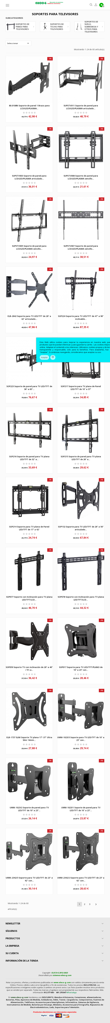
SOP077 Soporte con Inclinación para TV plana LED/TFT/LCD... (29, 598)
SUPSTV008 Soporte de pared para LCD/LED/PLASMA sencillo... (81, 177)
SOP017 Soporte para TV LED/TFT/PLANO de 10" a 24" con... (81, 668)
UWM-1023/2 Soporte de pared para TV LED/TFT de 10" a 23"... (29, 809)
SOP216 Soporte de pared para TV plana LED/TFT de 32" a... (29, 458)
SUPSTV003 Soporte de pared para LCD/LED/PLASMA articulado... (29, 177)
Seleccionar (18, 43)
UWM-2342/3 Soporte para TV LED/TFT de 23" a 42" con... (29, 879)
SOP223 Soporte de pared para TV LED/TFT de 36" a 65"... (29, 388)
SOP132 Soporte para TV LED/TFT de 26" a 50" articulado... (81, 528)
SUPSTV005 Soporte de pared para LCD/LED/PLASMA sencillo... (29, 247)
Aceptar (44, 357)
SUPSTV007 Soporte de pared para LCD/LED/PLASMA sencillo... (81, 247)
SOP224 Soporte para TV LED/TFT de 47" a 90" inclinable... (81, 317)
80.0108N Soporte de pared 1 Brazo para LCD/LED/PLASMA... (29, 107)
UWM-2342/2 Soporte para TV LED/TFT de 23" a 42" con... (80, 879)
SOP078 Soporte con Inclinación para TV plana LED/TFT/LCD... (81, 598)
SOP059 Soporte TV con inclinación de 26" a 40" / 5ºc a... (29, 668)
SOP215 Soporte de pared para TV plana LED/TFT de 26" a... (81, 458)
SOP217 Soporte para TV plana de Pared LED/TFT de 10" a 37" (81, 388)
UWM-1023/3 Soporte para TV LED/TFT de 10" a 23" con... (80, 739)
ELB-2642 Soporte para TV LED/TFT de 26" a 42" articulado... (29, 317)
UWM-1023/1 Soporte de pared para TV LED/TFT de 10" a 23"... (80, 809)
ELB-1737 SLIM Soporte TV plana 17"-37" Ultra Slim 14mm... (29, 739)
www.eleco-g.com (62, 982)
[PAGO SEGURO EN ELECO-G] (55, 1015)
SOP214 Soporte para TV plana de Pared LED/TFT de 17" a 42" (29, 528)
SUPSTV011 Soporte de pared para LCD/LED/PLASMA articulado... (81, 107)
